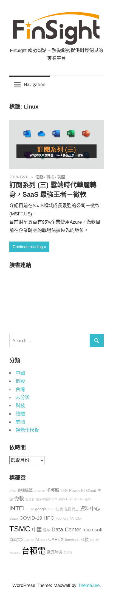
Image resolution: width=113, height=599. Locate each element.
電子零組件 (43, 499)
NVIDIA (76, 518)
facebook (72, 540)
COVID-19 (30, 518)
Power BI (77, 490)
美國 (61, 177)
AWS (12, 490)
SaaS (13, 518)
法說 (59, 509)
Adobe (79, 499)
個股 (39, 177)
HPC (49, 518)
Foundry (61, 518)
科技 (50, 177)
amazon (39, 490)
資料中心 (90, 508)
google (41, 509)
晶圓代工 (71, 509)
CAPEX (56, 539)
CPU (51, 509)
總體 (20, 414)
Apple (62, 499)
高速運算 (25, 490)
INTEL (17, 508)
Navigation (34, 84)
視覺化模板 (27, 430)
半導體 (52, 490)
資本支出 (17, 539)
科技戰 (94, 540)
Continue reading (28, 246)
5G (71, 499)
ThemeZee (89, 585)
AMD (43, 540)
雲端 (46, 530)
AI (37, 539)
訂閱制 (30, 499)
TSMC (19, 529)
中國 (20, 373)
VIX (54, 499)
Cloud (91, 490)
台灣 (20, 389)
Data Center (66, 529)
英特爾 (68, 552)
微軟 (19, 498)
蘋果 (88, 499)
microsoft (93, 530)
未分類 (23, 397)
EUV (31, 509)
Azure (30, 540)
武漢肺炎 (54, 552)
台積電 (34, 550)
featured (14, 552)
